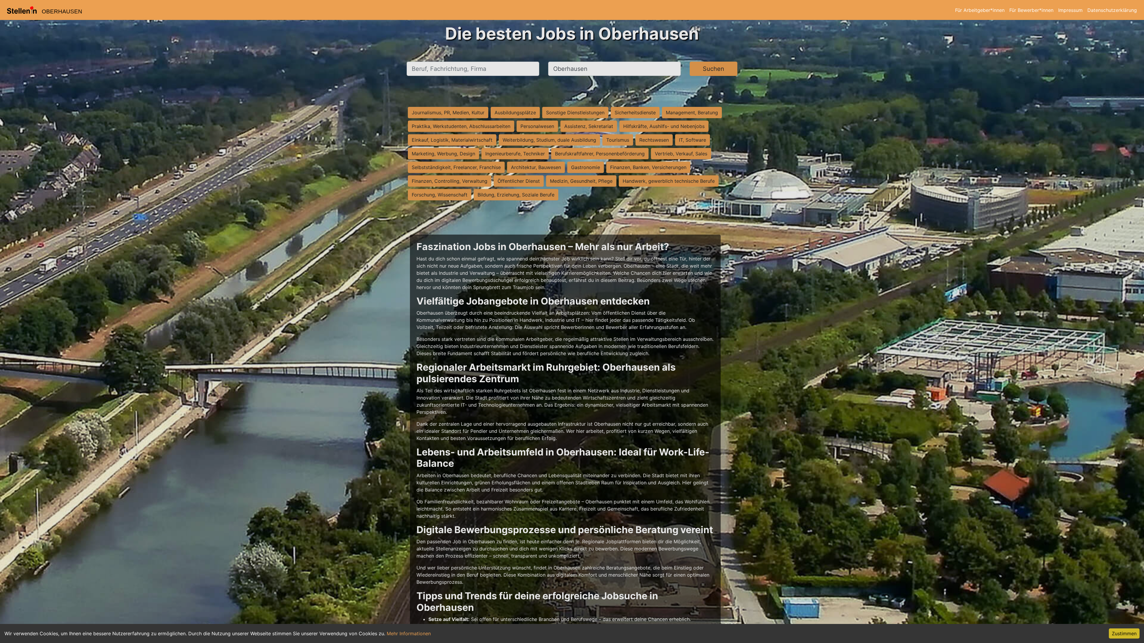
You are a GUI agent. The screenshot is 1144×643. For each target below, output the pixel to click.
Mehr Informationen (409, 633)
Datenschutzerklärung (1112, 10)
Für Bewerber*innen (1031, 10)
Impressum (1070, 10)
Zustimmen (1124, 633)
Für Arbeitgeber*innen (980, 10)
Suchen (713, 68)
